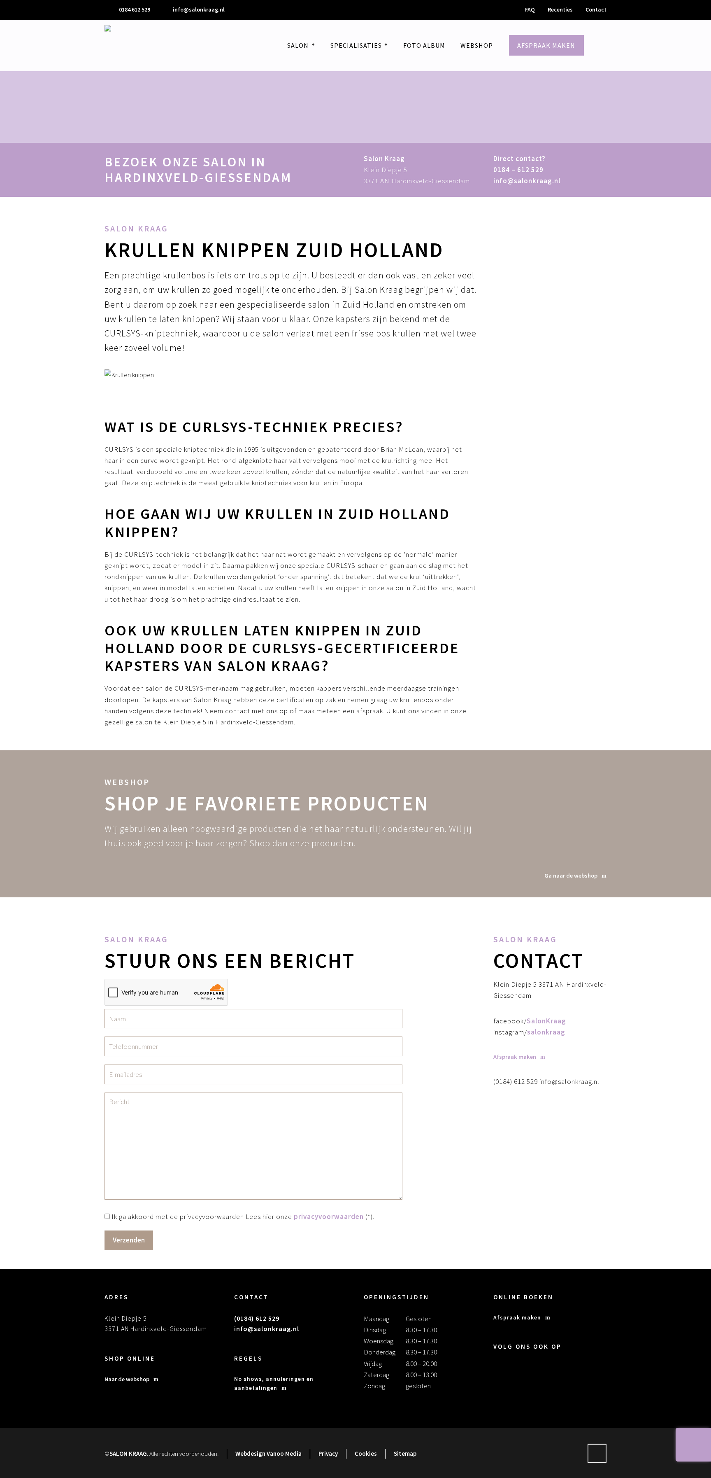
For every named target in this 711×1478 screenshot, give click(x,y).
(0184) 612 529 (256, 1318)
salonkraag (546, 1032)
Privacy (328, 1453)
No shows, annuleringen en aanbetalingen (274, 1383)
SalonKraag (546, 1020)
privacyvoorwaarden (329, 1216)
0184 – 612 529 (518, 169)
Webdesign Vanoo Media (268, 1453)
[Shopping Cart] (609, 45)
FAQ (530, 9)
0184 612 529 (134, 9)
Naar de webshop (127, 1379)
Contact (596, 9)
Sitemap (405, 1453)
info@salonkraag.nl (199, 9)
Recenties (560, 9)
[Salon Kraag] (125, 45)
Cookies (366, 1453)
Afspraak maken (517, 1317)
